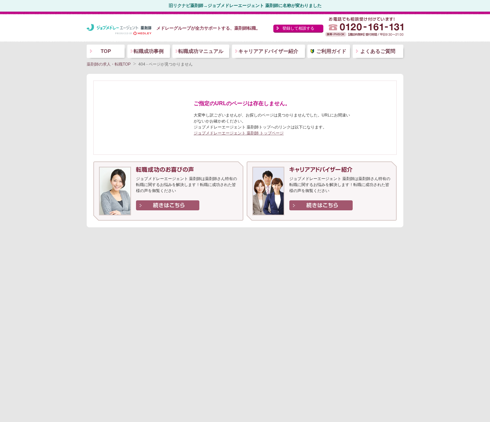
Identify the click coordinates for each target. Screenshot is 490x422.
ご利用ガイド (331, 51)
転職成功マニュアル (200, 51)
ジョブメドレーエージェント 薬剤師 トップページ (239, 133)
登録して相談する (298, 28)
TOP (106, 51)
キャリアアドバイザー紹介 (268, 51)
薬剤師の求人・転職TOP (109, 64)
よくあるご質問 (377, 51)
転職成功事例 (149, 51)
